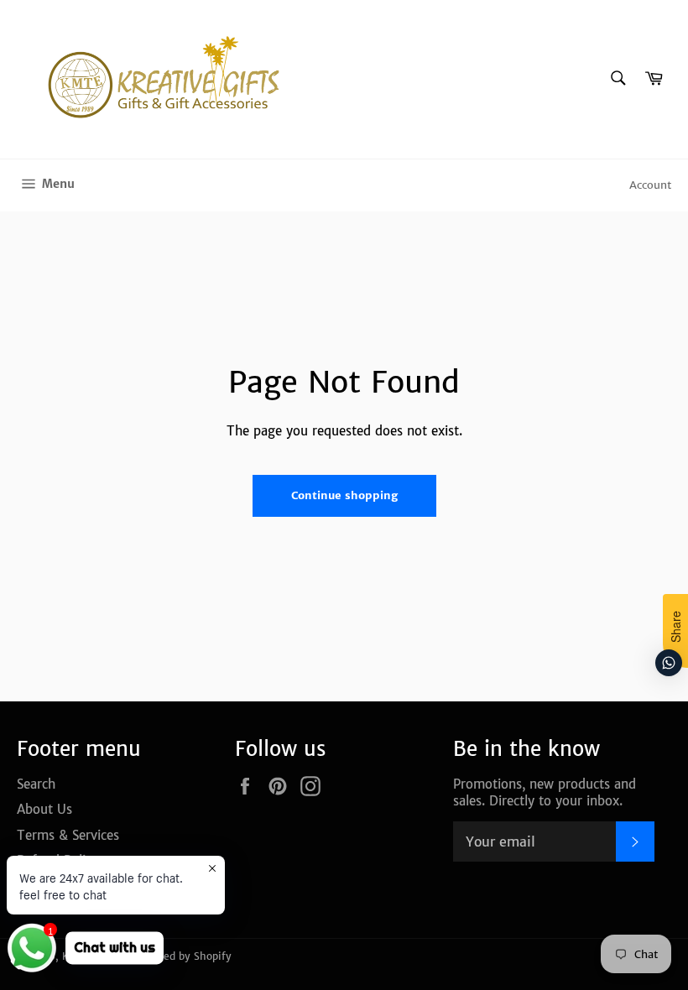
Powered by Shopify (182, 956)
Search (36, 784)
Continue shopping (344, 495)
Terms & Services (68, 835)
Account (650, 185)
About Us (44, 809)
